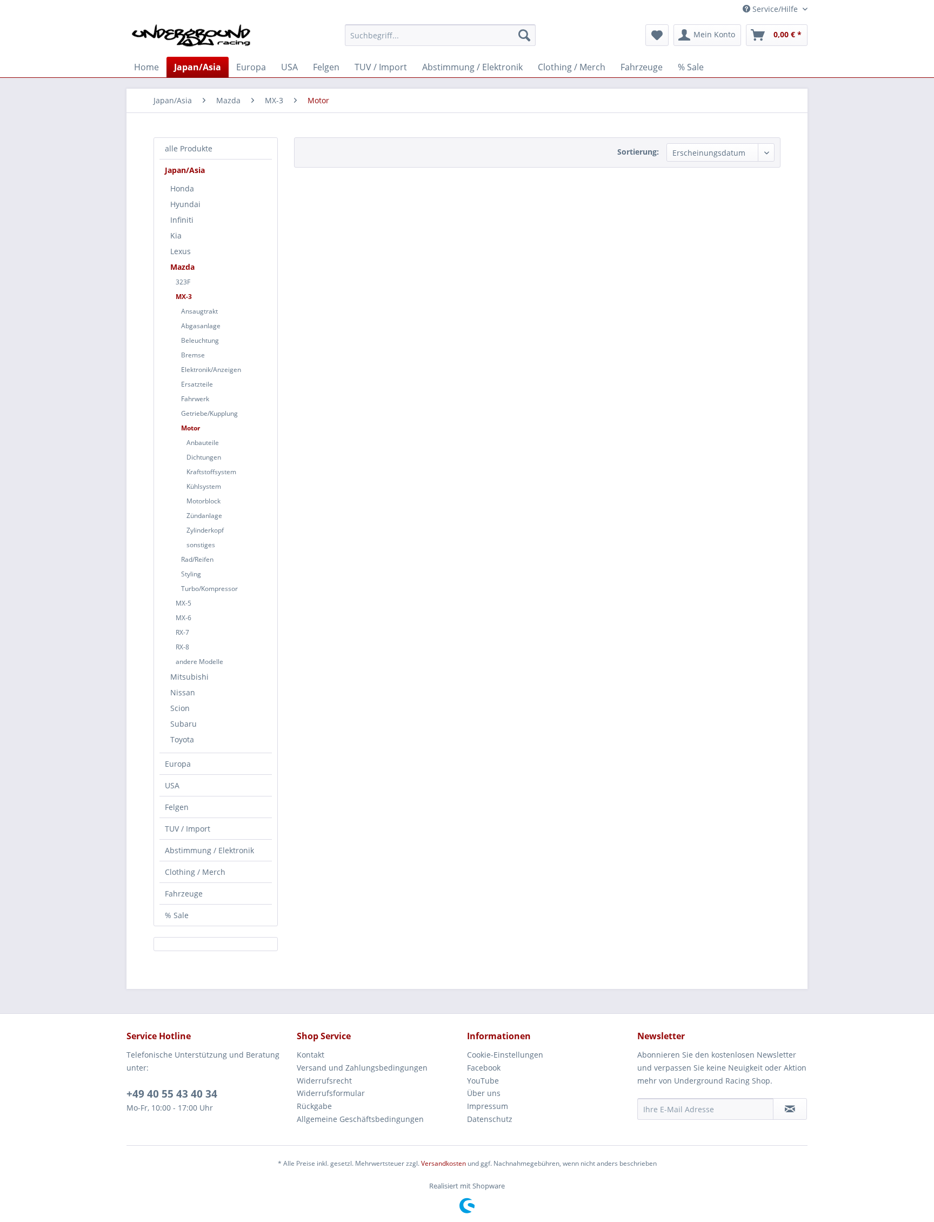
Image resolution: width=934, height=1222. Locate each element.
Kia (176, 235)
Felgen (177, 807)
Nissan (182, 692)
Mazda (182, 267)
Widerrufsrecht (324, 1080)
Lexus (180, 251)
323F (183, 282)
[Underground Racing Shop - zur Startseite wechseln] (191, 37)
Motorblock (203, 501)
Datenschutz (489, 1119)
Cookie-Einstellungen (505, 1055)
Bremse (193, 355)
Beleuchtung (200, 340)
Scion (180, 708)
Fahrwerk (195, 398)
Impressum (487, 1106)
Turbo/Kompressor (209, 588)
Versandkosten (443, 1163)
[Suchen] (524, 35)
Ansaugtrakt (199, 311)
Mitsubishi (189, 677)
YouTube (483, 1080)
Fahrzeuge (184, 893)
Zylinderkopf (205, 530)
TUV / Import (187, 828)
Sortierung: (638, 152)
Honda (182, 188)
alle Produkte (188, 148)
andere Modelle (199, 661)
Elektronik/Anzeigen (211, 369)
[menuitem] (440, 35)
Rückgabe (314, 1106)
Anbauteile (202, 442)
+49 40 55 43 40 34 (171, 1094)
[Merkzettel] (657, 35)
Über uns (484, 1093)
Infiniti (182, 220)
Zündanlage (204, 515)
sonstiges (200, 544)
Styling (191, 574)
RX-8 (182, 647)
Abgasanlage (201, 325)
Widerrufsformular (331, 1093)
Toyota (182, 739)
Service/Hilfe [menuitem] (775, 9)
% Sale (177, 915)
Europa (178, 764)
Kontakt (310, 1055)
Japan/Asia (185, 170)
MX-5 (183, 603)
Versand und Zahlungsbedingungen (362, 1067)
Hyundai (185, 204)
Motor (190, 428)
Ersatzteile (197, 384)
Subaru (183, 724)
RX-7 (182, 632)
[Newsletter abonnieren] (790, 1109)
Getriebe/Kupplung (209, 413)
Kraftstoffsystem (211, 471)
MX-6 (183, 617)
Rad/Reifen (197, 559)
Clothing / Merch (195, 872)
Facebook (484, 1067)
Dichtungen (203, 457)
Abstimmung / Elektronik (209, 850)
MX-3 (184, 296)
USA (172, 785)
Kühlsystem (203, 486)
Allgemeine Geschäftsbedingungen (360, 1119)
